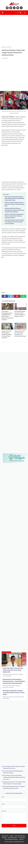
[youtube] (17, 7)
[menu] (2, 12)
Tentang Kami (5, 835)
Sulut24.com (12, 841)
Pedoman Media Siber (20, 835)
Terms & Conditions (12, 837)
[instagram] (14, 7)
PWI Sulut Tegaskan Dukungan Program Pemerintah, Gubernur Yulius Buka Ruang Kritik (14, 204)
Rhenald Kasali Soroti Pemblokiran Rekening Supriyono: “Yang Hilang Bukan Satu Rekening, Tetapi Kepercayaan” (14, 681)
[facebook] (7, 7)
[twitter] (10, 7)
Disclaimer (4, 837)
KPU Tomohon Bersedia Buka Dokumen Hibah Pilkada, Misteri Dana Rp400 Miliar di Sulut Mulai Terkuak (14, 198)
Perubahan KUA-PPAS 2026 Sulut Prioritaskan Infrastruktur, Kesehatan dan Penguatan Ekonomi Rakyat (14, 210)
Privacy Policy (22, 837)
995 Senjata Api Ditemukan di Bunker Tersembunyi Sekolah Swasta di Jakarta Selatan (13, 692)
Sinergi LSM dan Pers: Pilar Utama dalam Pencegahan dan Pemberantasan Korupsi (20, 334)
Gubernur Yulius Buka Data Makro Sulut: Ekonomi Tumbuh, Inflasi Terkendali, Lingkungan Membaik (14, 216)
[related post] (8, 306)
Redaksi (11, 835)
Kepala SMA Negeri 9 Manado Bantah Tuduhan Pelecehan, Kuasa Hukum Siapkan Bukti (13, 670)
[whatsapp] (21, 7)
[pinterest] (17, 296)
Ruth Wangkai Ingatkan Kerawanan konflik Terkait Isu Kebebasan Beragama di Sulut (19, 314)
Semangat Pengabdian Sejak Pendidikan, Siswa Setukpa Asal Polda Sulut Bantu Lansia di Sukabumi (14, 221)
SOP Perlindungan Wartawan (11, 839)
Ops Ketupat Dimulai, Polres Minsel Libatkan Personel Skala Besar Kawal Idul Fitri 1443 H (14, 777)
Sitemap (21, 839)
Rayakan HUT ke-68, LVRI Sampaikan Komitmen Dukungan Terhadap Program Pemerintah (7, 334)
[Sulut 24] (14, 3)
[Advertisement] (14, 31)
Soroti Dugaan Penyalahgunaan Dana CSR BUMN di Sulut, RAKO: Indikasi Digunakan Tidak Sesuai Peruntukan (7, 315)
